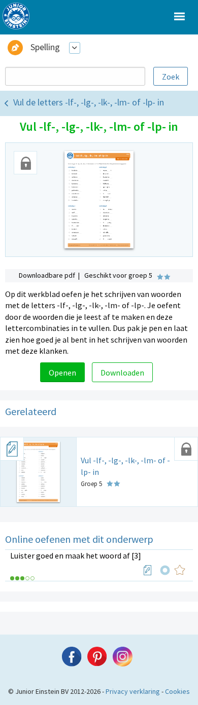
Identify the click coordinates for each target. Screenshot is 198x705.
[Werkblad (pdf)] (148, 570)
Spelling (45, 47)
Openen (62, 372)
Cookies (177, 691)
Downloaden (122, 372)
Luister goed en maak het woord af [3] (75, 555)
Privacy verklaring (133, 691)
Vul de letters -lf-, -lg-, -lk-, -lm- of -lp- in (88, 102)
